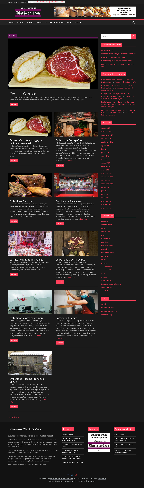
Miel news (105, 256)
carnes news (105, 232)
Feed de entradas (107, 308)
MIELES (69, 22)
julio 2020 (104, 191)
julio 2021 (104, 149)
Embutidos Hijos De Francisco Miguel (27, 380)
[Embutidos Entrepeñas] (76, 113)
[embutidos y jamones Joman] (30, 291)
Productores (108, 266)
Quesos (104, 277)
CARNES (39, 22)
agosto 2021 (105, 145)
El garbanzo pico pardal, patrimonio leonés (116, 61)
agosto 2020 (105, 187)
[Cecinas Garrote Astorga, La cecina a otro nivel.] (30, 113)
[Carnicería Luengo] (76, 291)
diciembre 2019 (106, 205)
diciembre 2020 (106, 173)
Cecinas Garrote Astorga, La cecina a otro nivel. (26, 142)
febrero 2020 (106, 201)
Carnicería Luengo (66, 318)
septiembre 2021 (107, 142)
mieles (103, 260)
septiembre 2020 (107, 184)
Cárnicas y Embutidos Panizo (26, 259)
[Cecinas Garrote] (53, 40)
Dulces (103, 235)
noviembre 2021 (107, 135)
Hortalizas (59, 22)
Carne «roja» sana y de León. (72, 462)
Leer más (70, 161)
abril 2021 (104, 159)
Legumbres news (107, 253)
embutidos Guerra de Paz (70, 259)
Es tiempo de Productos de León (113, 57)
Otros (103, 273)
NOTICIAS (20, 22)
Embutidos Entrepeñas (69, 140)
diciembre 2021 (106, 131)
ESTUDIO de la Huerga (86, 481)
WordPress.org (106, 314)
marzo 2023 (105, 128)
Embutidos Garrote (21, 201)
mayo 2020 (105, 198)
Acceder (104, 304)
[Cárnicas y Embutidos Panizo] (30, 233)
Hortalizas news (107, 246)
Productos (107, 269)
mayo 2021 (105, 156)
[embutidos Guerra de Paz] (76, 233)
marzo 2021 (105, 163)
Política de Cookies (56, 481)
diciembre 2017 (106, 208)
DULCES (78, 22)
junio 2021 (105, 152)
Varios (106, 290)
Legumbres (105, 249)
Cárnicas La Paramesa (69, 201)
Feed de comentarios (109, 311)
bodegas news (106, 225)
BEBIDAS (30, 22)
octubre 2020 (106, 180)
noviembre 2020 (107, 177)
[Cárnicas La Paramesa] (76, 174)
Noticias (104, 263)
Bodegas (104, 221)
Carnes (103, 228)
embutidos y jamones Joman (26, 318)
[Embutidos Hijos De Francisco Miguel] (30, 352)
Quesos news (106, 280)
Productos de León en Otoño (125, 82)
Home (11, 22)
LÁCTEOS (48, 22)
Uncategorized (106, 287)
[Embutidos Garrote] (30, 174)
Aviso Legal (102, 478)
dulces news (105, 239)
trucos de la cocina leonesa (111, 284)
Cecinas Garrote (23, 93)
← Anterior (14, 417)
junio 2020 (105, 194)
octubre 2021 (106, 138)
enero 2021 (105, 170)
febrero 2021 (106, 166)
